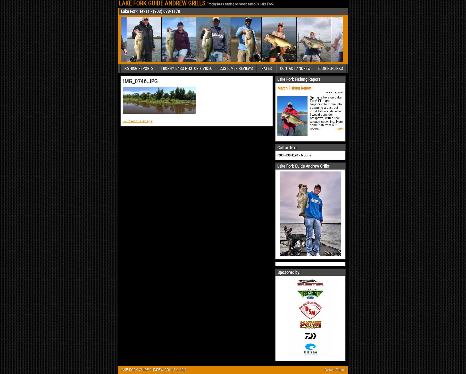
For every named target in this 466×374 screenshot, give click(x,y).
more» (339, 128)
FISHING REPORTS (138, 68)
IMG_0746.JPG (140, 81)
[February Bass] (240, 61)
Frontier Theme (335, 370)
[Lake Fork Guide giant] (308, 61)
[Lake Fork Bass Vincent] (139, 61)
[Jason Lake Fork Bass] (208, 61)
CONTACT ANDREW (295, 68)
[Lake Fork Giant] (342, 61)
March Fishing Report (294, 88)
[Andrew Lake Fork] (273, 61)
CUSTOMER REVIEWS (236, 68)
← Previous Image (137, 121)
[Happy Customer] (173, 61)
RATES (266, 68)
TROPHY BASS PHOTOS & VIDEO (186, 68)
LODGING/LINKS (330, 68)
